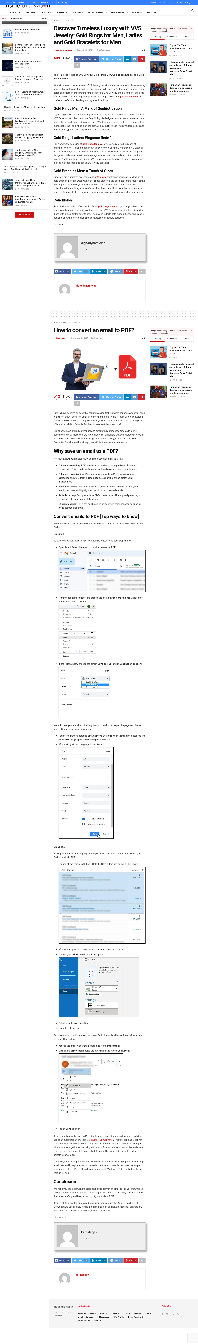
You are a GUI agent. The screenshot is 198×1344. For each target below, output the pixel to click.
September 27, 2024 (85, 50)
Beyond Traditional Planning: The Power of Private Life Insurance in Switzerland (30, 47)
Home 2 (103, 1314)
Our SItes (151, 12)
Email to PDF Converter (101, 1140)
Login (180, 3)
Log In (148, 1314)
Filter (42, 19)
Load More (24, 215)
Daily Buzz (14, 12)
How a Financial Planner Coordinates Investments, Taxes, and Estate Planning (30, 199)
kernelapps (61, 338)
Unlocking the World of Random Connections (24, 107)
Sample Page (84, 1320)
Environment (118, 12)
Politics (46, 12)
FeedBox (44, 3)
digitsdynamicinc (64, 50)
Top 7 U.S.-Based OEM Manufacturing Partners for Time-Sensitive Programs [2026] (30, 183)
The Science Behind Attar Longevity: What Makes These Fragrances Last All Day (28, 153)
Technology (75, 322)
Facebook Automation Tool (27, 29)
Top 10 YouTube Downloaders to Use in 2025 (180, 48)
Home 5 (137, 1314)
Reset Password (135, 1317)
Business (62, 12)
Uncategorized (67, 20)
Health (136, 12)
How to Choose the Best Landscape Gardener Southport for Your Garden (29, 121)
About (6, 3)
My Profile (119, 1317)
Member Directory (86, 1317)
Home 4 (126, 1314)
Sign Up (97, 1320)
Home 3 (115, 1314)
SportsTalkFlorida (32, 3)
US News (30, 12)
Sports (52, 3)
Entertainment (96, 12)
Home (56, 20)
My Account (104, 1317)
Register (190, 3)
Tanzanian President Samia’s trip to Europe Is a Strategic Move (180, 88)
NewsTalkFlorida (17, 3)
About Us (82, 1314)
